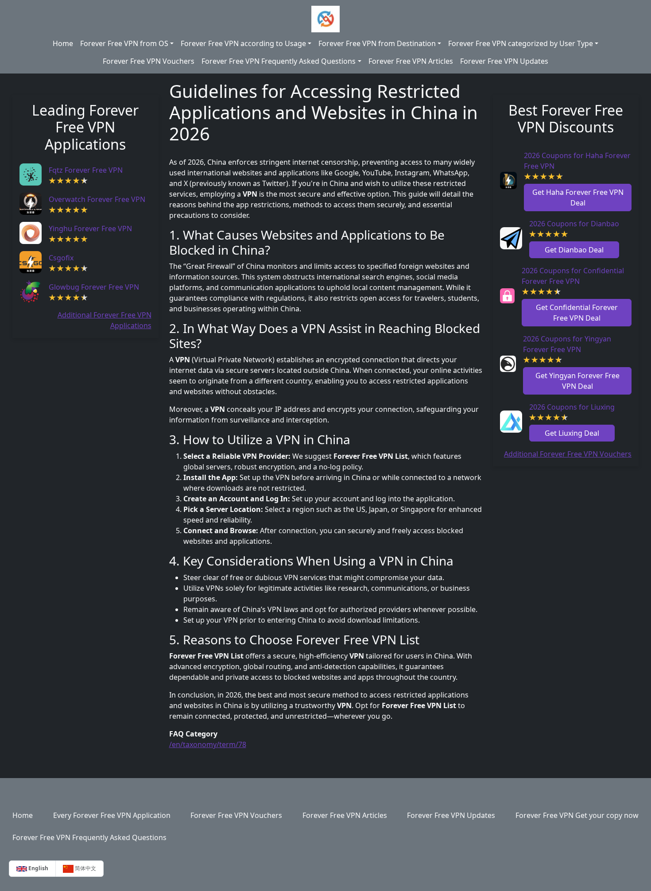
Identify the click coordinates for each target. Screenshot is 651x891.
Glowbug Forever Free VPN (94, 287)
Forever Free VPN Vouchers (148, 61)
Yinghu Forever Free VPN (90, 228)
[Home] (325, 19)
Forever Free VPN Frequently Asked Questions (89, 837)
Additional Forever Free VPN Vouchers (568, 454)
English (37, 868)
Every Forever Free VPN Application (111, 815)
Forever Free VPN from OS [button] (124, 43)
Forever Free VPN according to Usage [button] (243, 43)
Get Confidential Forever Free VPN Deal (577, 312)
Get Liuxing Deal (572, 433)
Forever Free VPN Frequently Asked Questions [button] (279, 61)
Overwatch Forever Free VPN (97, 199)
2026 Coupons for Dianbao (574, 224)
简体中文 (85, 868)
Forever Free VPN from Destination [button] (377, 43)
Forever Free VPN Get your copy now (577, 815)
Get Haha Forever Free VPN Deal (578, 197)
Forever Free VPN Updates (504, 61)
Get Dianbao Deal (574, 250)
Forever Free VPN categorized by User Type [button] (520, 43)
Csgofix (61, 258)
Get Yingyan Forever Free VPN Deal (577, 381)
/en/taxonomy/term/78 (207, 744)
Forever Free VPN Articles (410, 61)
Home (63, 43)
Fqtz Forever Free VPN (86, 170)
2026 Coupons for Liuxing (572, 407)
